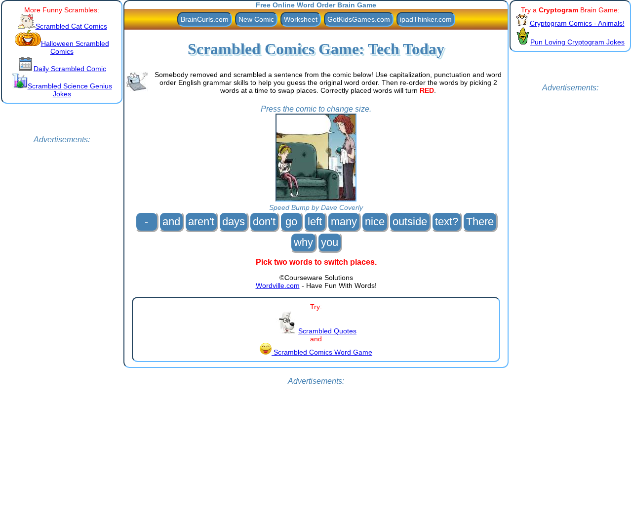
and (171, 221)
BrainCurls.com (205, 19)
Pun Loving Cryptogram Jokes (577, 42)
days (233, 221)
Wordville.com (278, 285)
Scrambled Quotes (327, 331)
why (303, 242)
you (329, 242)
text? (446, 221)
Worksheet (300, 19)
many (344, 221)
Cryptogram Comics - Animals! (577, 23)
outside (410, 221)
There (480, 221)
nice (375, 221)
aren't (201, 221)
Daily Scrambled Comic (70, 69)
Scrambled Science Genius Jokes (70, 90)
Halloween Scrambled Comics (75, 47)
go (291, 221)
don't (264, 221)
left (315, 221)
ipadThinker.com (426, 19)
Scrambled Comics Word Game (322, 352)
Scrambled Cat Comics (71, 26)
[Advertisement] (61, 292)
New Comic (256, 19)
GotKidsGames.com (358, 19)
